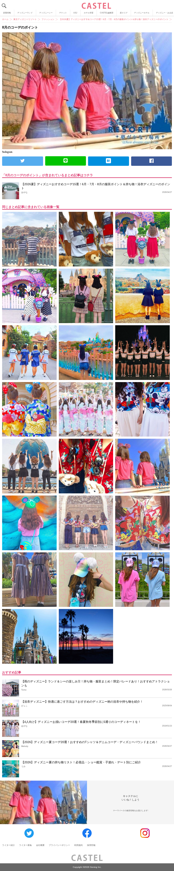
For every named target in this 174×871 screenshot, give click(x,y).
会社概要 (40, 845)
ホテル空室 (88, 13)
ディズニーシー (46, 13)
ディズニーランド (25, 13)
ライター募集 (25, 845)
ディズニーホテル (141, 13)
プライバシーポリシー (59, 845)
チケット (63, 13)
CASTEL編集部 (106, 13)
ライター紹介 (8, 845)
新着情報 (7, 13)
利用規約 (78, 845)
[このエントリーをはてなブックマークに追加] (108, 161)
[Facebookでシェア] (151, 161)
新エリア (124, 13)
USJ (75, 13)
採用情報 (91, 845)
